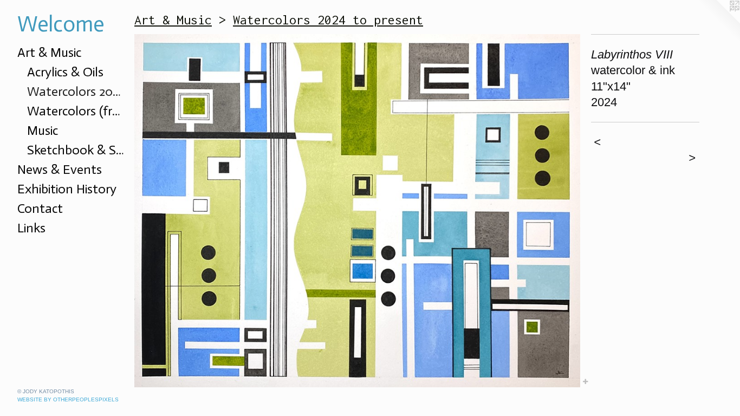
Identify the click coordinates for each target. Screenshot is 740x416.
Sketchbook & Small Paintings (76, 150)
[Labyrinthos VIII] (357, 210)
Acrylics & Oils (65, 72)
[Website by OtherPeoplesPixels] (718, 21)
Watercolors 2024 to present (76, 91)
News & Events (59, 169)
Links (31, 228)
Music (42, 130)
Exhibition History (66, 189)
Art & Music (49, 52)
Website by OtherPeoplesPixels (68, 399)
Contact (40, 208)
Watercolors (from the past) (76, 111)
